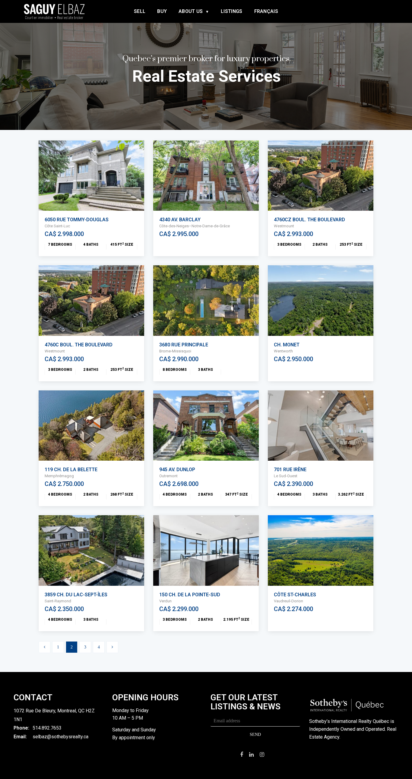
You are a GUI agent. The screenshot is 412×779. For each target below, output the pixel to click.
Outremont (168, 476)
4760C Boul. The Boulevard (79, 345)
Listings (231, 11)
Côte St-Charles (295, 595)
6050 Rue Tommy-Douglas (77, 219)
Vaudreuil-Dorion (288, 601)
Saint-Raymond (58, 601)
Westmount (284, 226)
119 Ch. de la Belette (71, 469)
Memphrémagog (59, 476)
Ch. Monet (286, 345)
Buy (162, 11)
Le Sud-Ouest (285, 476)
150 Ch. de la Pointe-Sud (189, 595)
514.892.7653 (47, 728)
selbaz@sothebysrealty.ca (60, 737)
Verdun (165, 601)
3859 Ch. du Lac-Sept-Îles (76, 595)
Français (266, 11)
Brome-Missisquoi (175, 351)
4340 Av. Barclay (180, 219)
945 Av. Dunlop (177, 469)
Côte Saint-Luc (57, 226)
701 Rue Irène (290, 469)
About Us (191, 11)
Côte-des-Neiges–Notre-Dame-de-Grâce (194, 226)
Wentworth (283, 351)
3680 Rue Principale (183, 345)
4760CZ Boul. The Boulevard (309, 219)
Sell (139, 11)
